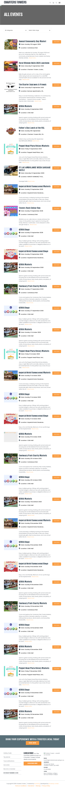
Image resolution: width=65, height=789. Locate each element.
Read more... (32, 58)
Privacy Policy (46, 786)
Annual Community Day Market (32, 41)
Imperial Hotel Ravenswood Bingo (33, 251)
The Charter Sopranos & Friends (33, 85)
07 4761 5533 (47, 769)
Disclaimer (31, 786)
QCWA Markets (25, 106)
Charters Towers (15, 2)
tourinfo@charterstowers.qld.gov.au (54, 760)
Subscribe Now (32, 763)
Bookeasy (37, 783)
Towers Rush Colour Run (29, 208)
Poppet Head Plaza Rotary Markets (34, 146)
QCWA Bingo (24, 230)
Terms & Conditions (20, 786)
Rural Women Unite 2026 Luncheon (34, 63)
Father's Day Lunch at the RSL (32, 128)
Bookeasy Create (54, 783)
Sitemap (38, 786)
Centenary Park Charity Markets (33, 286)
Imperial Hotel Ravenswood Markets (35, 186)
